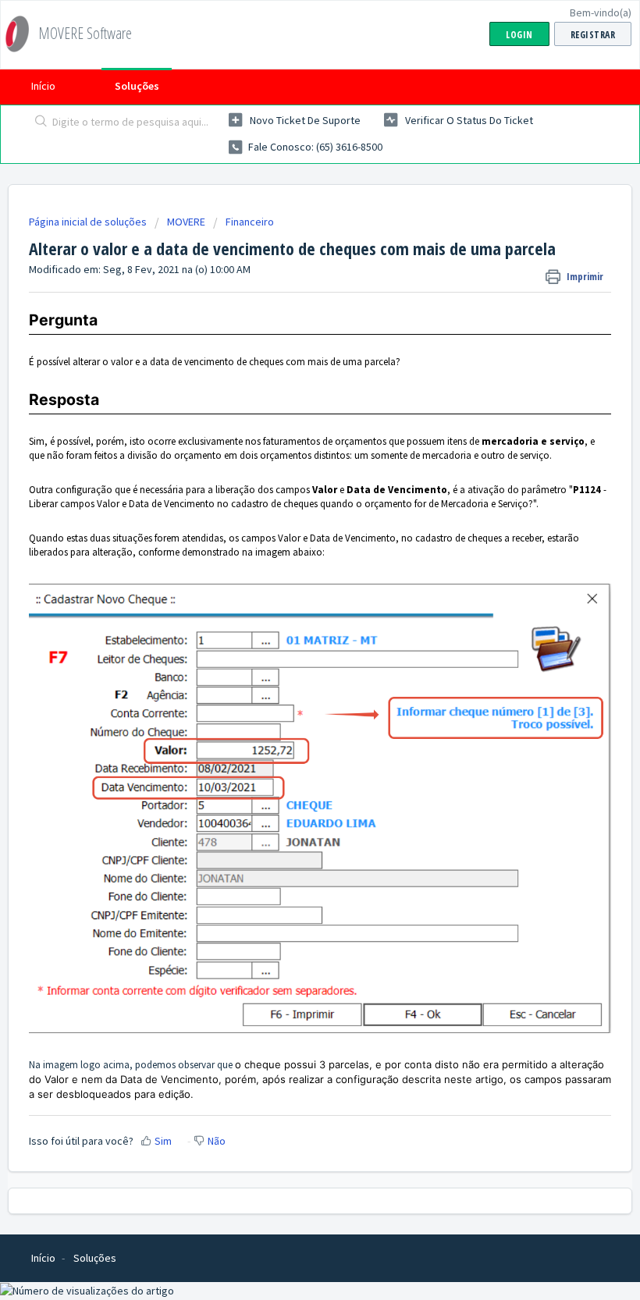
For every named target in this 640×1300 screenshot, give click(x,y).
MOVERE (186, 222)
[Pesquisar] (38, 122)
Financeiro (250, 222)
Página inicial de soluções (89, 222)
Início (43, 86)
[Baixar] (291, 648)
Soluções (137, 86)
